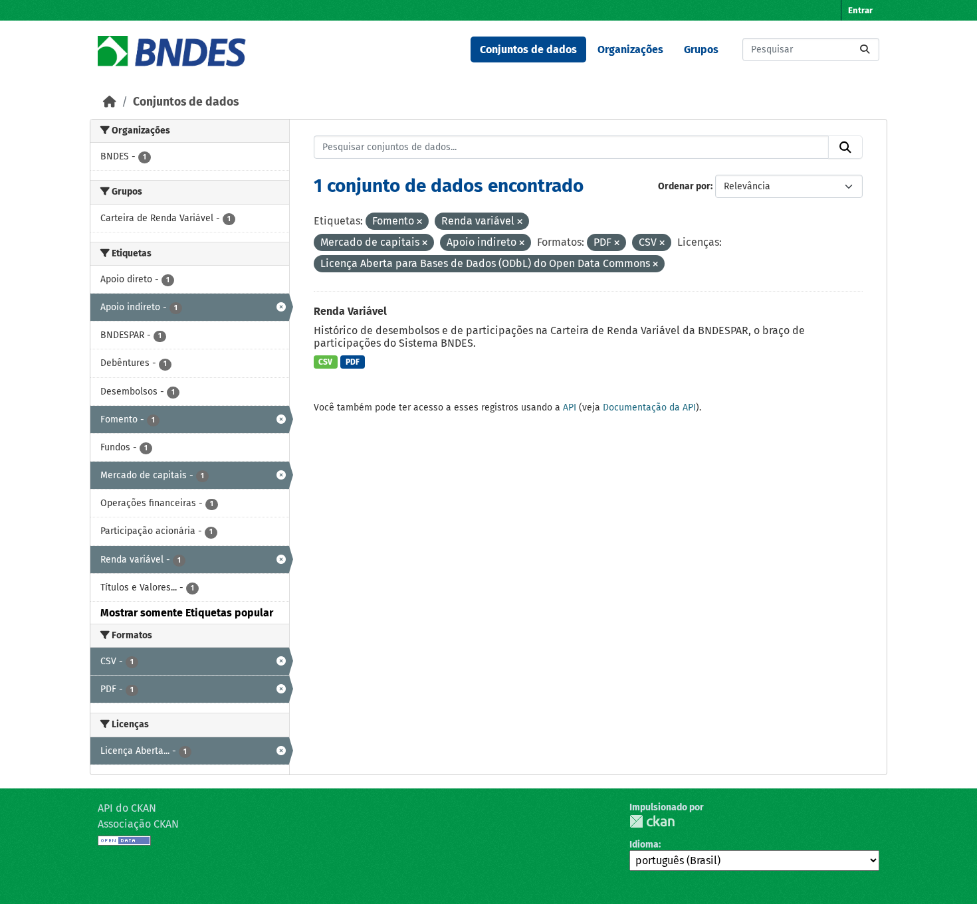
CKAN (652, 821)
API (569, 407)
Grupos (701, 49)
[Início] (109, 102)
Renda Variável (350, 311)
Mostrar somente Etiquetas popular (186, 612)
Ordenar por (684, 186)
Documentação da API (649, 407)
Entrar (860, 10)
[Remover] (419, 222)
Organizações (630, 49)
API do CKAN (127, 808)
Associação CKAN (138, 824)
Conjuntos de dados (528, 49)
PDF (353, 362)
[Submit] (864, 49)
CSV (325, 362)
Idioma (644, 844)
